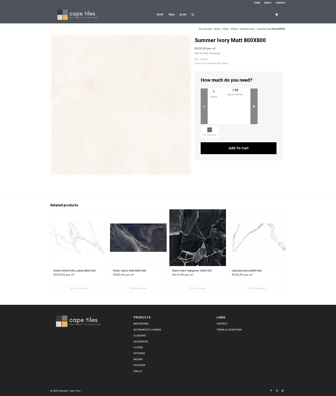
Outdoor (139, 365)
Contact (281, 3)
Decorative (141, 341)
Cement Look (214, 63)
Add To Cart (238, 148)
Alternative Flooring (147, 329)
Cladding (140, 335)
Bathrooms (141, 323)
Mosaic (138, 359)
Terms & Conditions (229, 329)
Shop (160, 14)
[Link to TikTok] (283, 391)
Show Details (80, 288)
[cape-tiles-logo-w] (78, 14)
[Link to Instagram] (277, 391)
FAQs (172, 14)
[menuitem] (257, 3)
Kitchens (139, 353)
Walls (138, 371)
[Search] (193, 14)
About (267, 3)
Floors (225, 63)
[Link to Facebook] (271, 391)
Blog (183, 14)
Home (257, 3)
